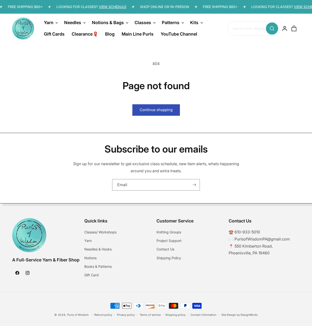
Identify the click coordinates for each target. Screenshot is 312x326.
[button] (50, 23)
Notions (90, 258)
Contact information (203, 314)
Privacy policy (126, 314)
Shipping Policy (168, 258)
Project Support (169, 241)
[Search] (272, 28)
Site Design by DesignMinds (239, 314)
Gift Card (91, 275)
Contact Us (165, 249)
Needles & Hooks (98, 249)
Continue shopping (156, 109)
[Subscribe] (194, 185)
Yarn (88, 241)
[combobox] (253, 29)
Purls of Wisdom (78, 314)
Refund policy (103, 314)
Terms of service (150, 314)
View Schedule (110, 7)
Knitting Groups (168, 232)
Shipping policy (175, 314)
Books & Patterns (98, 267)
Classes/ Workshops (100, 232)
